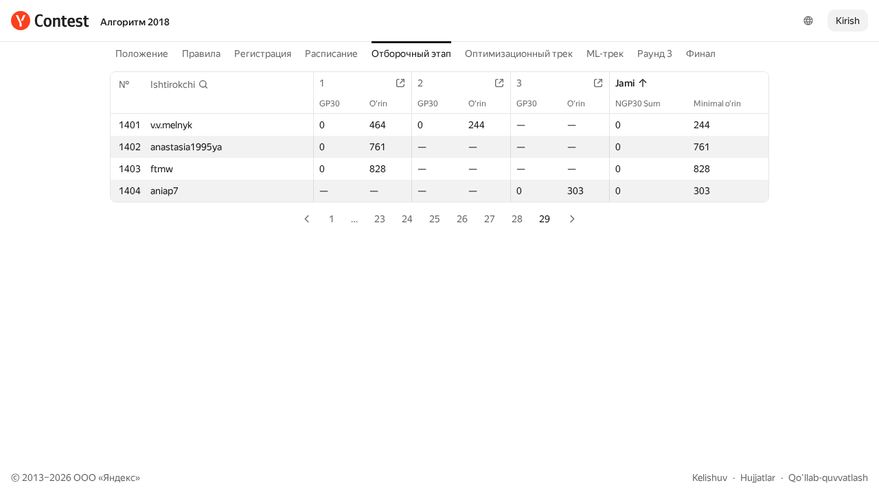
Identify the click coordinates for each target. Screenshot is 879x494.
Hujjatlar (757, 477)
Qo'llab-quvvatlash (828, 477)
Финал (701, 53)
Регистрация (262, 53)
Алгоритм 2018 (135, 21)
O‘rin (378, 103)
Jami (625, 83)
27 (489, 218)
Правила (201, 53)
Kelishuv (709, 477)
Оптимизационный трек (519, 53)
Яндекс (119, 477)
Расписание (331, 53)
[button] (179, 84)
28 (517, 218)
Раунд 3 (654, 53)
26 (462, 218)
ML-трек (605, 53)
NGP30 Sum (638, 103)
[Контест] (50, 20)
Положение (141, 53)
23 (379, 218)
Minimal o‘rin (717, 103)
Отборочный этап (411, 53)
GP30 (329, 103)
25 (434, 218)
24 (407, 218)
